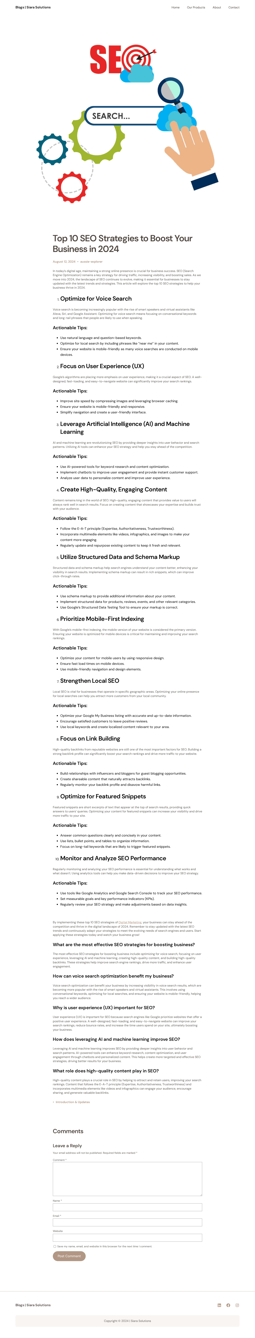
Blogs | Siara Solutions (33, 7)
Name (57, 1200)
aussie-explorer (91, 262)
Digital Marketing (130, 922)
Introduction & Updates (73, 1102)
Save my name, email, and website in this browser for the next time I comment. (104, 1246)
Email (57, 1216)
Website (58, 1231)
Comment (60, 1160)
